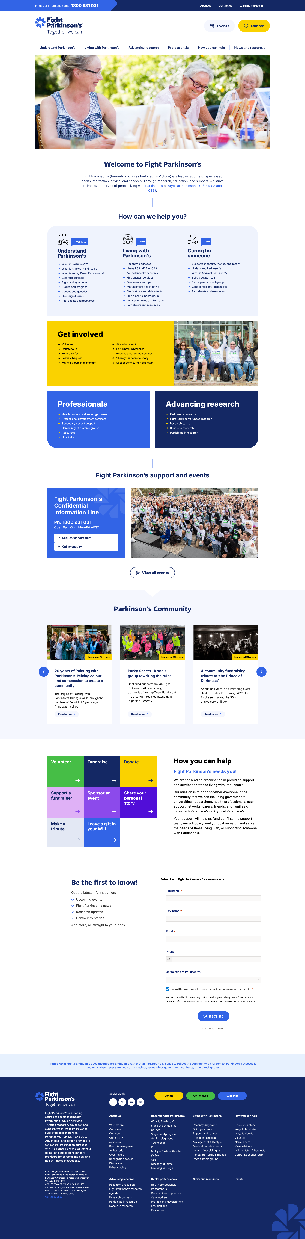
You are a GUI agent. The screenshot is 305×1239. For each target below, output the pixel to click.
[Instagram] (140, 1102)
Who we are (116, 1125)
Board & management (122, 1146)
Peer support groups (205, 1159)
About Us (115, 1115)
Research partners (120, 1197)
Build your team (202, 1129)
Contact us (225, 5)
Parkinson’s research (122, 1184)
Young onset (158, 1142)
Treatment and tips (204, 1137)
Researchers (159, 1189)
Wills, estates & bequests (250, 1150)
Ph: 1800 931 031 (72, 522)
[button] (44, 672)
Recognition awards (121, 1159)
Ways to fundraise (246, 1129)
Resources (157, 1210)
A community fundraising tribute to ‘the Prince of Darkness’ (223, 676)
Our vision (115, 1129)
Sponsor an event (99, 795)
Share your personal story (135, 798)
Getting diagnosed (162, 1138)
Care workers (159, 1197)
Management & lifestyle (207, 1142)
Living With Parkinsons (207, 1115)
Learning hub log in (251, 5)
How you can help (246, 1115)
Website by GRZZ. (54, 1197)
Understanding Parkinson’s (168, 1115)
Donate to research (121, 1206)
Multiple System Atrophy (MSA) (166, 1153)
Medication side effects (207, 1146)
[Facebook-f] (113, 1102)
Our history (116, 1137)
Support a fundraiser (61, 795)
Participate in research (123, 1201)
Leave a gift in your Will (102, 826)
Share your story (245, 1125)
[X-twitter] (122, 1102)
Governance (116, 1154)
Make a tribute (58, 826)
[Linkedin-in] (131, 1102)
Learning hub (159, 1206)
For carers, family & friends (209, 1154)
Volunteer (61, 761)
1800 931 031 (84, 5)
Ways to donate (244, 1133)
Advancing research (121, 1179)
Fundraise (98, 761)
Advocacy (115, 1142)
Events (239, 1179)
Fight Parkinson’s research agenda (125, 1191)
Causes (155, 1130)
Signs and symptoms (163, 1125)
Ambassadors (117, 1150)
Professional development (167, 1201)
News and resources (206, 1179)
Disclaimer (115, 1163)
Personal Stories (99, 657)
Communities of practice (166, 1193)
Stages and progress (163, 1134)
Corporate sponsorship (249, 1154)
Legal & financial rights (206, 1150)
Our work (114, 1133)
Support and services (206, 1133)
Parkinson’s (154, 186)
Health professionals (164, 1179)
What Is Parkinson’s (163, 1121)
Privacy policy (117, 1167)
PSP (153, 1147)
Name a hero (242, 1142)
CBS (153, 1159)
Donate (131, 761)
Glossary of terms (162, 1164)
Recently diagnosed (205, 1125)
